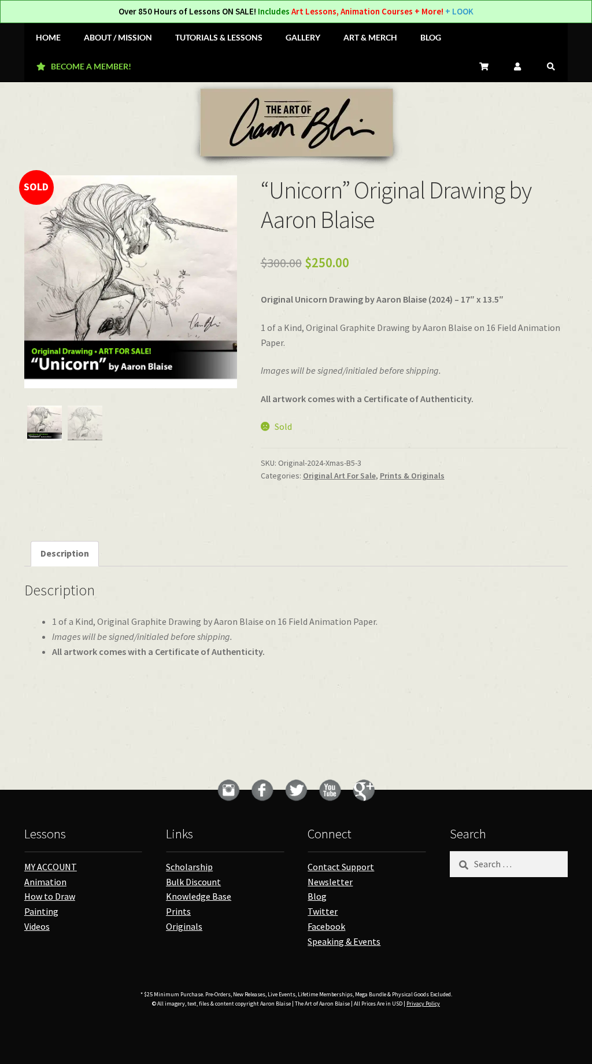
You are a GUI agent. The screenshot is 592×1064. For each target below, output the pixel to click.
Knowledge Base (198, 896)
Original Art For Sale (339, 475)
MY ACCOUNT (50, 866)
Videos (37, 926)
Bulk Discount (193, 882)
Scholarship (189, 866)
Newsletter (330, 882)
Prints (178, 911)
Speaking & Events (344, 941)
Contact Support (341, 866)
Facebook (326, 926)
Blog (317, 896)
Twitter (323, 911)
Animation (45, 882)
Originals (184, 926)
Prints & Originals (412, 475)
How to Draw (49, 896)
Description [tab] (64, 553)
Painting (41, 911)
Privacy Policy (423, 1003)
